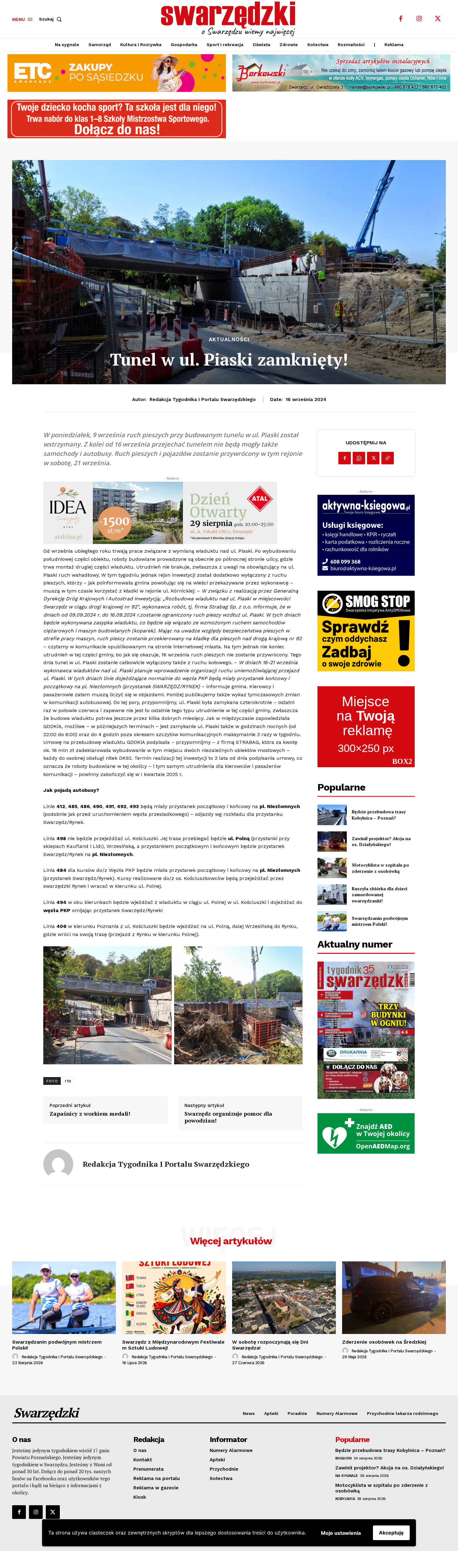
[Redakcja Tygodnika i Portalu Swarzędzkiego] (58, 1164)
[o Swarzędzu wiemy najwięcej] (230, 19)
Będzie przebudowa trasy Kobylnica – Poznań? (379, 815)
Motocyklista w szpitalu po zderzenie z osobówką (380, 868)
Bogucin (343, 1458)
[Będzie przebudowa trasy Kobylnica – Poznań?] (331, 815)
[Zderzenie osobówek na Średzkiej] (394, 1297)
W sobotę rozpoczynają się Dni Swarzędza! (270, 1345)
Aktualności (229, 339)
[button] (51, 19)
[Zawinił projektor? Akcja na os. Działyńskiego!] (331, 841)
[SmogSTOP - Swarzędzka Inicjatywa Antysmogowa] (366, 631)
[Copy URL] (387, 458)
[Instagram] (419, 19)
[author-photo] (16, 1356)
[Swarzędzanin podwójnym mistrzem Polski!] (331, 921)
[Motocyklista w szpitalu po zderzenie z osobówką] (331, 868)
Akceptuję (391, 1533)
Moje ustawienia (341, 1533)
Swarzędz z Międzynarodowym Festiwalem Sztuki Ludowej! (173, 1345)
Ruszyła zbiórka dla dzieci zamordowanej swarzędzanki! (379, 895)
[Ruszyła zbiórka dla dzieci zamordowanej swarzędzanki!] (331, 894)
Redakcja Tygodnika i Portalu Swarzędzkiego (203, 399)
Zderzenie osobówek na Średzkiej (384, 1342)
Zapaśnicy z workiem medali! (90, 1113)
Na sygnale (346, 1475)
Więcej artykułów (231, 1241)
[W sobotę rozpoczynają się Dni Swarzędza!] (284, 1297)
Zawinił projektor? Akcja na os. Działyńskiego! (381, 841)
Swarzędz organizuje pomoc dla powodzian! (228, 1117)
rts (68, 1080)
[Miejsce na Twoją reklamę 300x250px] (366, 726)
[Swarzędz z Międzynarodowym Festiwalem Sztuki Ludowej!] (174, 1297)
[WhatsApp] (359, 458)
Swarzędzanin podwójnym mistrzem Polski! (380, 921)
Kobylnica (345, 1499)
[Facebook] (400, 19)
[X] (438, 19)
